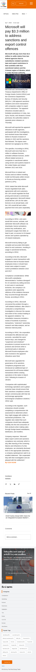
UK (30, 652)
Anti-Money (24, 648)
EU (13, 641)
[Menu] (31, 3)
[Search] (13, 3)
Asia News (4, 626)
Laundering (16, 635)
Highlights (8, 478)
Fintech (4, 602)
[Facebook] (3, 666)
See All (29, 493)
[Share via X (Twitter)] (10, 484)
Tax (3, 612)
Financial (27, 638)
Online (22, 645)
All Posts (6, 14)
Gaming (14, 652)
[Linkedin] (2, 666)
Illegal (15, 648)
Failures (6, 645)
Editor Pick (15, 14)
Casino (23, 652)
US (5, 655)
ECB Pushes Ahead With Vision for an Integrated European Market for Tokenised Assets (18, 517)
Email (7, 565)
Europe (4, 623)
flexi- (7, 587)
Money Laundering (9, 638)
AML (18, 638)
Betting (6, 652)
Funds (3, 616)
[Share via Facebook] (6, 484)
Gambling (4, 599)
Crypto (14, 645)
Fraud (30, 641)
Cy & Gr (4, 619)
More (23, 14)
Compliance (8, 476)
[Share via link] (19, 484)
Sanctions (4, 606)
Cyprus (6, 641)
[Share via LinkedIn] (14, 484)
